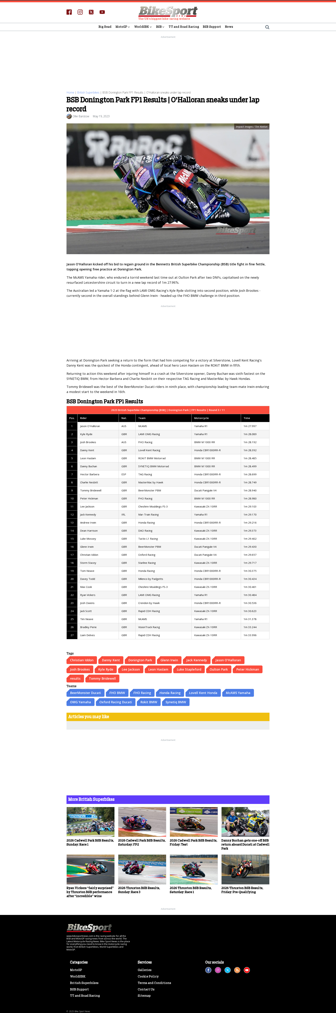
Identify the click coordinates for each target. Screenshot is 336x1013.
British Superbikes (88, 92)
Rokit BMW (148, 702)
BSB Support (212, 26)
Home (70, 92)
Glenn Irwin (169, 660)
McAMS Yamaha (238, 693)
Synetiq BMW (176, 702)
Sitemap (144, 995)
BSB (159, 26)
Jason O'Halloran (228, 660)
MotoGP (121, 26)
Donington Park (140, 660)
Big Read (105, 26)
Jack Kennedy (196, 660)
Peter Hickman (247, 669)
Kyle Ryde (105, 669)
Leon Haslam (158, 669)
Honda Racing (170, 693)
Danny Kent (111, 660)
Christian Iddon (81, 660)
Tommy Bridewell (102, 678)
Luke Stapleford (189, 669)
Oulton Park (219, 669)
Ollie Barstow (81, 116)
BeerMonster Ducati (85, 693)
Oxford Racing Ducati (115, 702)
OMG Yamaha (80, 702)
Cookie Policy (148, 976)
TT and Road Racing (184, 26)
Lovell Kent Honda (203, 693)
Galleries (145, 970)
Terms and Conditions (154, 983)
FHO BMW (117, 693)
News (229, 26)
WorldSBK (141, 26)
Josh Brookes (80, 669)
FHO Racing (142, 693)
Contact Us (146, 989)
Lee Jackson (131, 669)
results (75, 678)
